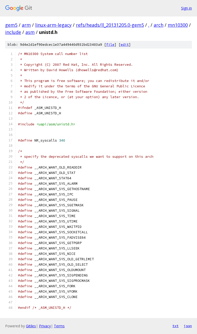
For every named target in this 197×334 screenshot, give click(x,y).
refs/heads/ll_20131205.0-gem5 (110, 25)
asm (30, 32)
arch (158, 25)
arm (26, 25)
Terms (59, 325)
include (13, 32)
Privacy (45, 325)
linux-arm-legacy (53, 25)
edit (125, 44)
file (110, 44)
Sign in (186, 8)
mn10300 (178, 25)
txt (175, 325)
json (188, 325)
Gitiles (31, 325)
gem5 (11, 25)
